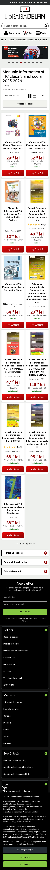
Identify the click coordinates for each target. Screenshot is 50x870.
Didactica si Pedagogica (12, 304)
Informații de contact (13, 702)
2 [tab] (13, 62)
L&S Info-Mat (34, 229)
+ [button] (46, 553)
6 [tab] (29, 62)
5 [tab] (25, 62)
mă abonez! (25, 611)
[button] (41, 33)
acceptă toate (25, 864)
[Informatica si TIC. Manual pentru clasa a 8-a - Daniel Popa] (37, 137)
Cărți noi (7, 716)
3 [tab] (17, 62)
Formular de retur (11, 709)
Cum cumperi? (9, 657)
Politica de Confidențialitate (15, 650)
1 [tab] (9, 62)
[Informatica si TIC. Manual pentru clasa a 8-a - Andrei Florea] (13, 279)
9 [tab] (41, 62)
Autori (6, 736)
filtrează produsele (25, 104)
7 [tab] (33, 62)
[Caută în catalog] (46, 26)
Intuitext (34, 153)
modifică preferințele (25, 849)
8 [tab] (37, 62)
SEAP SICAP (8, 685)
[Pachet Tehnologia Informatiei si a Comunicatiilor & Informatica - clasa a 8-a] (37, 202)
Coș (29, 32)
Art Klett (10, 153)
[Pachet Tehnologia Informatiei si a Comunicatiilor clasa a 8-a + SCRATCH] (13, 426)
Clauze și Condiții (28, 836)
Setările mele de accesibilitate (16, 774)
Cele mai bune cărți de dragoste (17, 791)
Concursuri (8, 671)
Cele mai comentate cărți (14, 760)
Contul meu (14, 33)
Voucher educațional (12, 678)
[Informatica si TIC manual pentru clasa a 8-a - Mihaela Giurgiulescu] (13, 498)
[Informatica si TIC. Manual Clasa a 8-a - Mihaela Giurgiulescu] (13, 137)
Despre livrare (9, 664)
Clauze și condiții (10, 637)
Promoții (7, 723)
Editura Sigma (10, 231)
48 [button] (43, 96)
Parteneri (7, 743)
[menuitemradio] (34, 96)
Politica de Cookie (30, 811)
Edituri (6, 729)
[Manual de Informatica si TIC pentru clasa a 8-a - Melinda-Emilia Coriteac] (13, 202)
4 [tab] (21, 62)
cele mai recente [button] (12, 96)
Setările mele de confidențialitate (18, 767)
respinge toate (25, 857)
